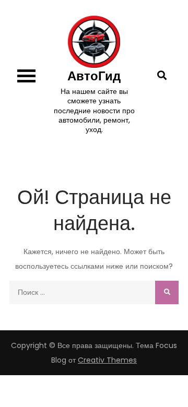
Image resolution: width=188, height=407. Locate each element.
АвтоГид (94, 76)
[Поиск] (167, 292)
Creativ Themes (107, 360)
